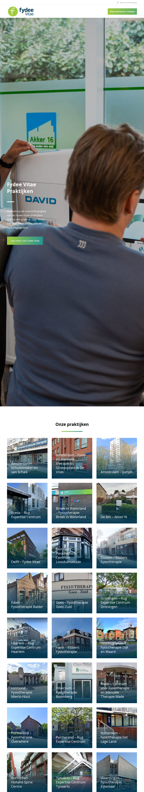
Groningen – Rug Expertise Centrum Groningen (115, 602)
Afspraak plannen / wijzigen (122, 11)
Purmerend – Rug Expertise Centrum (70, 739)
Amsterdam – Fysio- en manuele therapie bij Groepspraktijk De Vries (71, 463)
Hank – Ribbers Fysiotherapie (67, 649)
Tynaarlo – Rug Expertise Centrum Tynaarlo (70, 782)
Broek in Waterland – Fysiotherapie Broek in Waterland (71, 512)
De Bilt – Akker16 (114, 516)
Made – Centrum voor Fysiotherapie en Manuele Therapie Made (115, 690)
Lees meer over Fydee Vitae (25, 240)
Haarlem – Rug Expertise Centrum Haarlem (26, 647)
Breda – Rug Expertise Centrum (26, 514)
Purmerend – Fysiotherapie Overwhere (21, 737)
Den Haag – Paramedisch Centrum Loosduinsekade (68, 555)
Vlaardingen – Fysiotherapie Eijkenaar (111, 782)
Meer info (17, 477)
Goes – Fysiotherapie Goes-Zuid (72, 604)
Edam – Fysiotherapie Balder (27, 604)
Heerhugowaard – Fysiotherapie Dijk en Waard (115, 647)
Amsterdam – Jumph (116, 472)
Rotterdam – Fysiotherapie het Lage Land (114, 737)
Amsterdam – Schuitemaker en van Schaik (24, 467)
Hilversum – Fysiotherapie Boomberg (66, 692)
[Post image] (27, 458)
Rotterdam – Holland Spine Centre (22, 782)
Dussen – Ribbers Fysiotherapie (114, 559)
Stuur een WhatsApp (128, 3)
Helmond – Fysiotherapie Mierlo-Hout (21, 692)
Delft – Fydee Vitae (25, 561)
